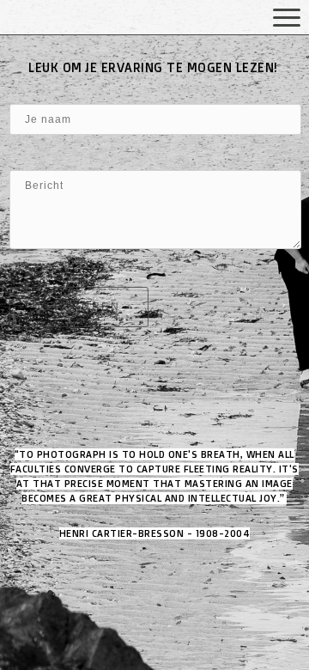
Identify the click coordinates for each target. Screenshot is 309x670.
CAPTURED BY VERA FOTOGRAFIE (98, 18)
